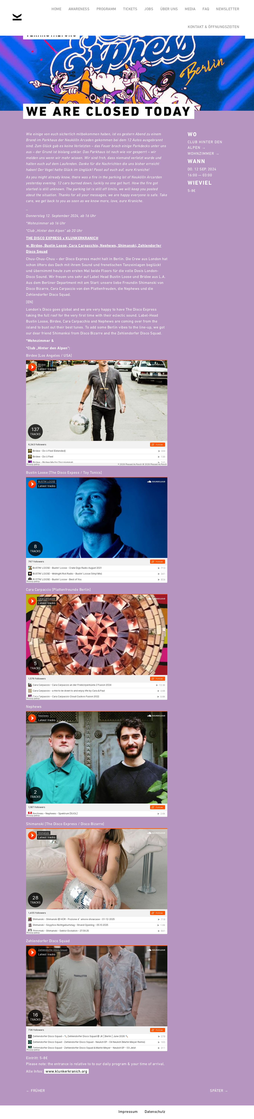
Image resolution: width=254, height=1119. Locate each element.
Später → (219, 1091)
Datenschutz (155, 1112)
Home (56, 9)
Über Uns (169, 9)
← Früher (35, 1091)
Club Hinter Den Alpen (205, 145)
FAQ (205, 9)
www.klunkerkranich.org (66, 1071)
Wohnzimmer (201, 153)
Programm (106, 9)
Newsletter (227, 9)
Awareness (79, 9)
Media (190, 9)
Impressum (128, 1112)
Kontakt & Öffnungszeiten (213, 27)
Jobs (148, 9)
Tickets (130, 9)
